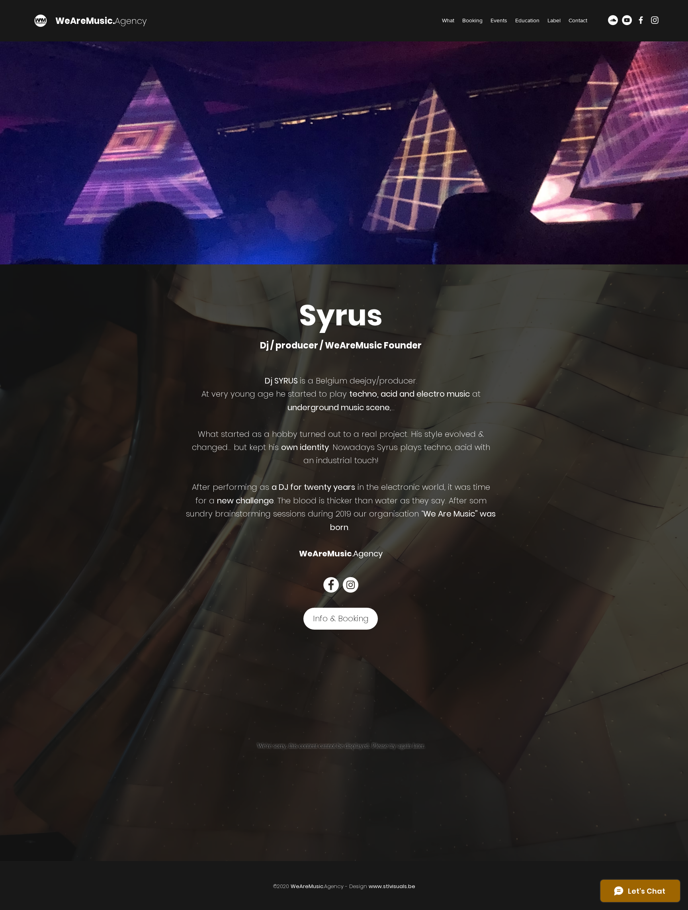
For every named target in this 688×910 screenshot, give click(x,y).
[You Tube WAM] (627, 20)
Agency (131, 21)
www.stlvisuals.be (392, 886)
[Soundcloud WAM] (613, 20)
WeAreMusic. (85, 21)
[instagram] (655, 20)
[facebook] (641, 20)
